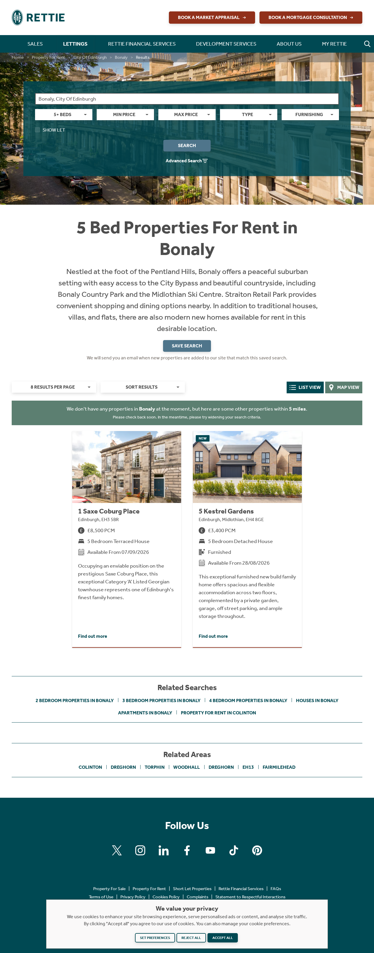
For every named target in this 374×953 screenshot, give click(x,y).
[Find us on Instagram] (140, 850)
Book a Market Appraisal (209, 17)
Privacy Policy (133, 896)
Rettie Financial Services (241, 888)
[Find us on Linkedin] (164, 850)
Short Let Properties (192, 888)
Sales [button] (35, 44)
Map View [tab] (348, 387)
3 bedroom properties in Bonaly (161, 700)
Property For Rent (48, 57)
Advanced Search (184, 160)
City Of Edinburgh (90, 57)
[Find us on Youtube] (210, 850)
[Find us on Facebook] (187, 850)
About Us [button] (289, 44)
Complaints (197, 896)
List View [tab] (310, 387)
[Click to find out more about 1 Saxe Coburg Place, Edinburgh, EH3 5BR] (126, 539)
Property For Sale (109, 888)
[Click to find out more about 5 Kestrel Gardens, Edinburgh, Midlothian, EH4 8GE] (247, 539)
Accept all (222, 938)
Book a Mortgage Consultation (308, 17)
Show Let (54, 130)
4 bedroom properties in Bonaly (248, 700)
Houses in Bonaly (317, 700)
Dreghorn (123, 767)
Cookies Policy (166, 896)
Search (187, 145)
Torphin (155, 767)
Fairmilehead (279, 767)
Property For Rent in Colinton (218, 713)
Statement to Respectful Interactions (250, 896)
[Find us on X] (117, 850)
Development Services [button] (226, 44)
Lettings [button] (75, 44)
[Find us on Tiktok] (234, 850)
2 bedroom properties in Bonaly (75, 700)
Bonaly (121, 57)
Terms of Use (101, 896)
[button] (367, 44)
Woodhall (186, 767)
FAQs (276, 888)
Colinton (90, 767)
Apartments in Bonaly (145, 713)
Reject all (191, 938)
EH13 (248, 767)
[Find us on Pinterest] (257, 850)
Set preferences (155, 938)
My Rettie (334, 44)
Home (18, 57)
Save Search (187, 346)
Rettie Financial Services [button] (142, 44)
